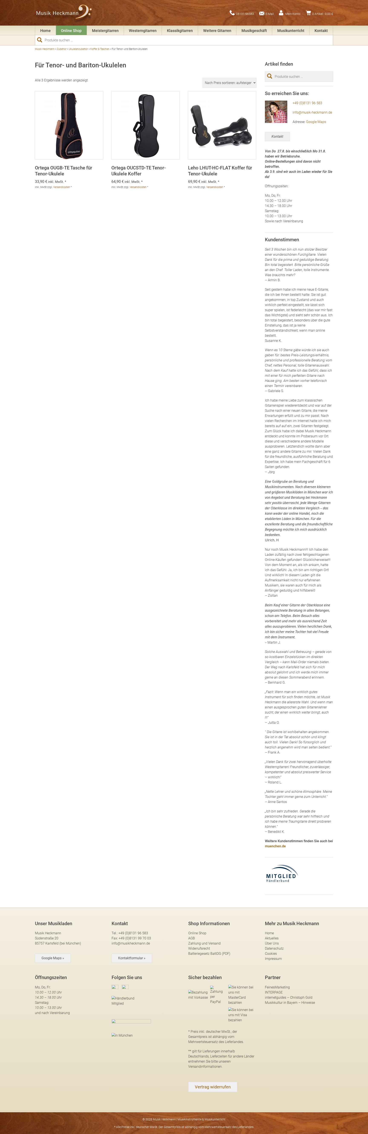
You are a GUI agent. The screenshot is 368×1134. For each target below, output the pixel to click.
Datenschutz (274, 948)
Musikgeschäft (254, 30)
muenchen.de (275, 846)
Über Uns (272, 943)
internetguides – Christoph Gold (288, 997)
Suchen (41, 39)
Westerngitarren (143, 30)
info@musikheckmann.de (131, 943)
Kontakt (321, 30)
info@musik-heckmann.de (312, 112)
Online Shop (71, 30)
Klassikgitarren (180, 30)
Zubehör (61, 49)
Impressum (273, 959)
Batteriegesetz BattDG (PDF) (209, 954)
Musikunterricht (290, 30)
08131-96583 (245, 13)
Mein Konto (292, 13)
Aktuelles (272, 938)
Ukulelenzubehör (78, 49)
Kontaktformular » (131, 958)
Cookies (271, 954)
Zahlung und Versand (204, 943)
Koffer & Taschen (99, 49)
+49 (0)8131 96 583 (307, 103)
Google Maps (316, 122)
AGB (191, 938)
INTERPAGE (274, 992)
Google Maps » (53, 958)
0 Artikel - (322, 13)
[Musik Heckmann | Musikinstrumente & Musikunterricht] (64, 12)
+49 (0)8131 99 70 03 (135, 938)
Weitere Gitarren (217, 30)
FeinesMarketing (277, 987)
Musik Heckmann (45, 49)
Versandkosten (61, 187)
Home (45, 30)
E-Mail (270, 13)
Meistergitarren (105, 30)
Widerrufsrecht (199, 948)
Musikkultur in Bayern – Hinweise (290, 1003)
